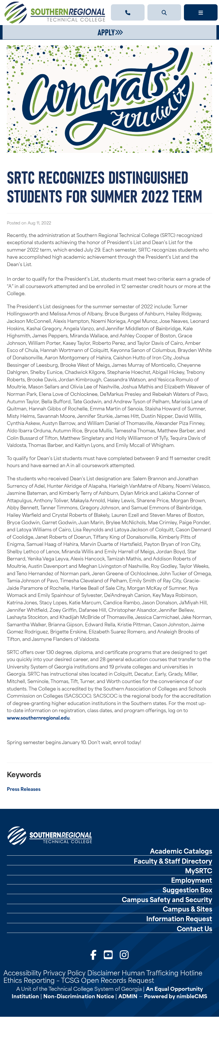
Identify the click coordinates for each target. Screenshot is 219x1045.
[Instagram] (124, 954)
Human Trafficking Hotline (162, 972)
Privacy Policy (64, 972)
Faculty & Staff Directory (173, 860)
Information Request (179, 918)
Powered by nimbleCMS (175, 996)
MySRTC (198, 870)
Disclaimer (103, 972)
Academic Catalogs (181, 850)
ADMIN (127, 996)
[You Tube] (108, 954)
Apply (106, 31)
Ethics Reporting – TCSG (41, 979)
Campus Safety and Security (167, 899)
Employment (191, 879)
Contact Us (194, 928)
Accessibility (22, 972)
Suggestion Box (187, 889)
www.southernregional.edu (38, 717)
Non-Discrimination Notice (78, 996)
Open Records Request (117, 979)
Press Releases (23, 788)
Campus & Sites (187, 908)
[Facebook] (94, 954)
